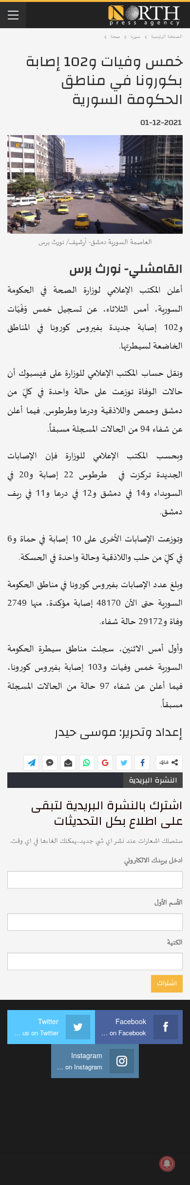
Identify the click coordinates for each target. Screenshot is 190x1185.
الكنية (175, 943)
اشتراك (167, 983)
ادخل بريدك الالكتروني (153, 860)
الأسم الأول (168, 903)
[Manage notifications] (167, 1163)
